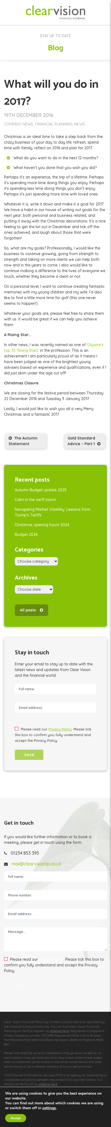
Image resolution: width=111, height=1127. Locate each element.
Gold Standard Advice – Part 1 (82, 441)
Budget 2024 (26, 534)
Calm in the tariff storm (35, 499)
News (79, 124)
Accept (16, 1118)
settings (49, 1108)
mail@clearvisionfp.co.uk (36, 864)
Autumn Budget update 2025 (41, 490)
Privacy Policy (60, 729)
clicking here (59, 1031)
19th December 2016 (28, 115)
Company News (18, 124)
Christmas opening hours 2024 (42, 524)
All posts (28, 610)
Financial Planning (53, 124)
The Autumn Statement (23, 441)
